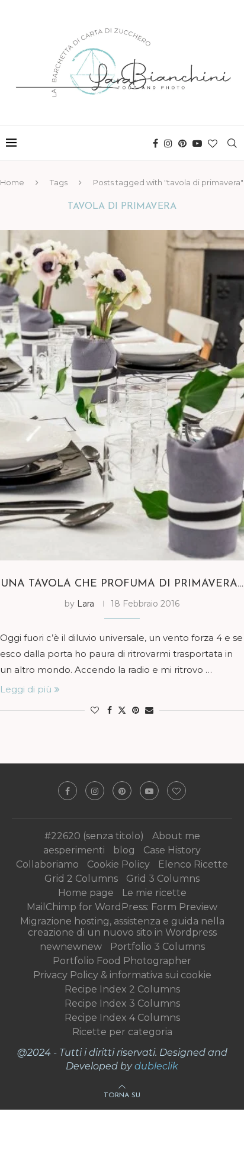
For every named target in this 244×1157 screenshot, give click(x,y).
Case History (172, 850)
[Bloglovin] (212, 143)
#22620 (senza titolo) (94, 836)
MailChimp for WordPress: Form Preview (122, 907)
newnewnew (71, 946)
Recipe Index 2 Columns (122, 989)
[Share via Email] (149, 710)
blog (124, 850)
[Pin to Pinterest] (135, 710)
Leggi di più (26, 689)
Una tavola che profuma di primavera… (122, 584)
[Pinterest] (182, 143)
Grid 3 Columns (163, 878)
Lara (85, 603)
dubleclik (156, 1066)
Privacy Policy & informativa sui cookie (122, 975)
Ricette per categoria (122, 1031)
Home (12, 182)
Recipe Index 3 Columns (122, 1003)
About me (176, 836)
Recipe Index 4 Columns (122, 1017)
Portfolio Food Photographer (122, 960)
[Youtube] (197, 143)
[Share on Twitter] (122, 710)
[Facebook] (155, 143)
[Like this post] (95, 710)
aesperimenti (74, 850)
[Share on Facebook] (109, 710)
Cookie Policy (118, 864)
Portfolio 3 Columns (157, 946)
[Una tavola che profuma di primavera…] (122, 395)
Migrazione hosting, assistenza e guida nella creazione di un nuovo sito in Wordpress (122, 927)
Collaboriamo (47, 864)
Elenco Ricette (193, 864)
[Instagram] (168, 143)
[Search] (232, 143)
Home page (86, 892)
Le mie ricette (154, 892)
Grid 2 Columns (81, 878)
